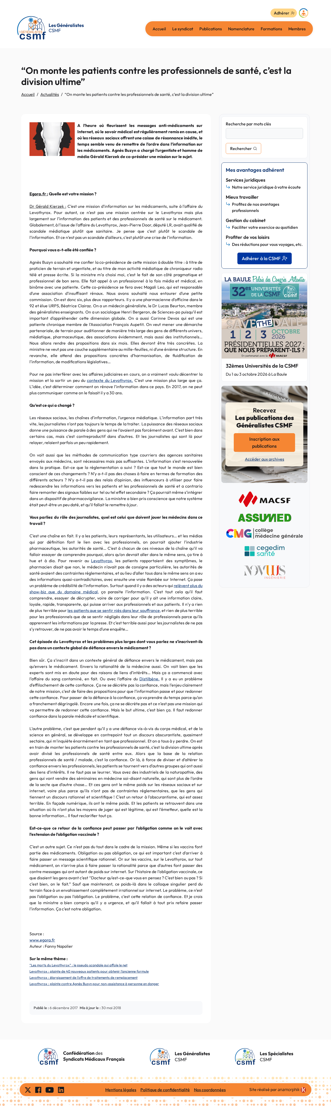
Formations (271, 28)
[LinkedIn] (61, 1089)
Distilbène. (149, 678)
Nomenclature (241, 28)
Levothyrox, (102, 560)
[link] (292, 1090)
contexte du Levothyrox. (110, 380)
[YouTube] (50, 1089)
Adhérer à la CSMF (261, 258)
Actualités (49, 94)
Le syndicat (182, 28)
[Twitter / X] (28, 1089)
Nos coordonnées (210, 1089)
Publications (210, 28)
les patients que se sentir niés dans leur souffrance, (114, 610)
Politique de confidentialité (165, 1089)
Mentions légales (120, 1089)
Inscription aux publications (264, 442)
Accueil (159, 28)
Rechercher (241, 148)
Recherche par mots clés (248, 123)
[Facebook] (38, 1089)
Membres (297, 28)
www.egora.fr (42, 940)
